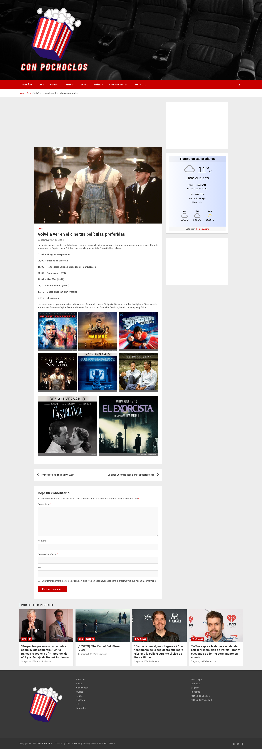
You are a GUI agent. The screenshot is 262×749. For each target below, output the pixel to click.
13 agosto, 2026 (85, 654)
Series (54, 84)
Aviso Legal (196, 679)
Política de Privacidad (201, 700)
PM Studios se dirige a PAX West (58, 474)
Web (40, 567)
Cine (41, 84)
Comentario (44, 504)
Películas (80, 679)
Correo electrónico (48, 554)
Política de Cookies (200, 696)
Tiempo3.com (202, 229)
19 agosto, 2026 (28, 661)
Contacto (139, 84)
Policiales (140, 639)
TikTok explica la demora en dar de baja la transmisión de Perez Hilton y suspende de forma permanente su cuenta (215, 651)
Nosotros (195, 691)
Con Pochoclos (44, 661)
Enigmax (195, 687)
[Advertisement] (98, 124)
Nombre (42, 540)
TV (30, 639)
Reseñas (27, 84)
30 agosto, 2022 (45, 240)
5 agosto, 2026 (141, 661)
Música (98, 84)
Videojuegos (82, 687)
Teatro (83, 84)
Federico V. (59, 240)
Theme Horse (73, 743)
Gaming (68, 84)
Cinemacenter (118, 84)
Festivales (81, 708)
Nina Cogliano (100, 654)
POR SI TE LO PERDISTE (37, 605)
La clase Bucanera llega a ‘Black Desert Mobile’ (131, 474)
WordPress (109, 743)
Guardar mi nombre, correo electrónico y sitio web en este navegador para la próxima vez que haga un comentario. (99, 581)
